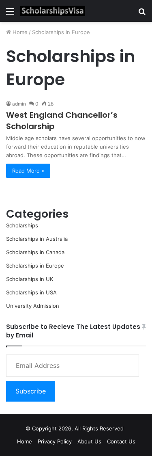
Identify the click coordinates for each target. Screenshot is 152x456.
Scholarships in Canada (35, 252)
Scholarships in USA (31, 292)
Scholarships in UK (29, 279)
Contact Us (121, 441)
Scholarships (22, 225)
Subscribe (30, 391)
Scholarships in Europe (35, 265)
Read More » (28, 170)
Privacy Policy (55, 441)
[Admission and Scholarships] (52, 11)
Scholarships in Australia (37, 239)
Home (19, 32)
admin (19, 104)
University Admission (32, 306)
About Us (89, 441)
